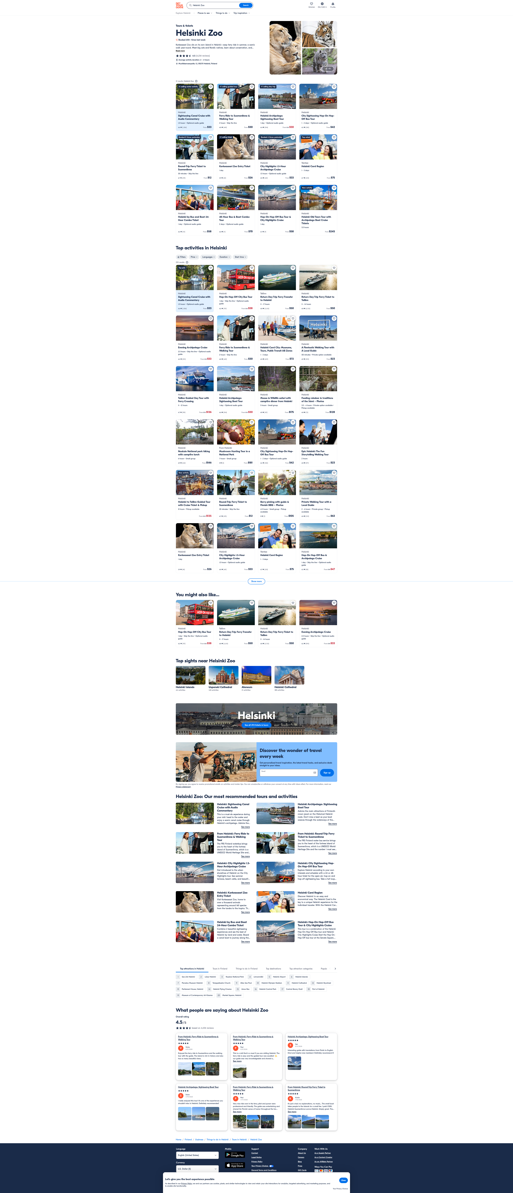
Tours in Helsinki (239, 1139)
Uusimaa (199, 1139)
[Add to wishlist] (210, 86)
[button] (195, 107)
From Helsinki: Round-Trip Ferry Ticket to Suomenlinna (306, 1088)
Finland (188, 1139)
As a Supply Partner (322, 1153)
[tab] (192, 968)
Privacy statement (183, 787)
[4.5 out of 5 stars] (184, 56)
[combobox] (213, 5)
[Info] (196, 81)
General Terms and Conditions (263, 1170)
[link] (195, 107)
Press (300, 1166)
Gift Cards (302, 1170)
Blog (300, 1161)
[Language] (322, 4)
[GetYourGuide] (179, 5)
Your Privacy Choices (260, 1166)
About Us (302, 1153)
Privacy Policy (256, 1161)
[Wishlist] (311, 4)
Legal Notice (256, 1157)
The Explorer (303, 1174)
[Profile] (333, 4)
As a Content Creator (323, 1157)
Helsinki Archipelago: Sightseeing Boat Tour (308, 1037)
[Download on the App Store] (235, 1165)
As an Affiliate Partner (323, 1161)
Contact (254, 1153)
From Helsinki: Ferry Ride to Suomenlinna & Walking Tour (198, 1038)
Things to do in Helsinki (218, 1139)
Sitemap (254, 1179)
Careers (301, 1157)
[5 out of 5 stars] (201, 1043)
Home (178, 1139)
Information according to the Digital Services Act (271, 1174)
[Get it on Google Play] (235, 1155)
